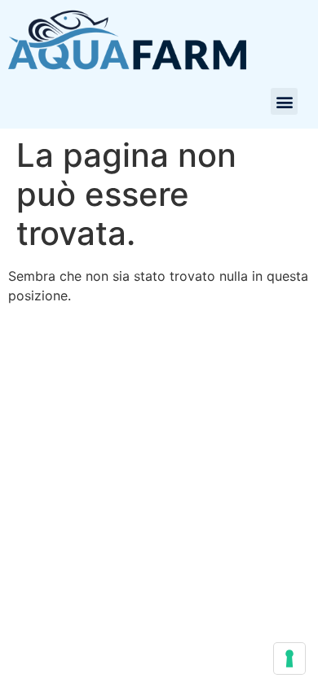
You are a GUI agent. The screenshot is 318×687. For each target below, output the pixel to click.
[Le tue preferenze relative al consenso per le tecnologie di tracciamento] (289, 658)
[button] (284, 101)
